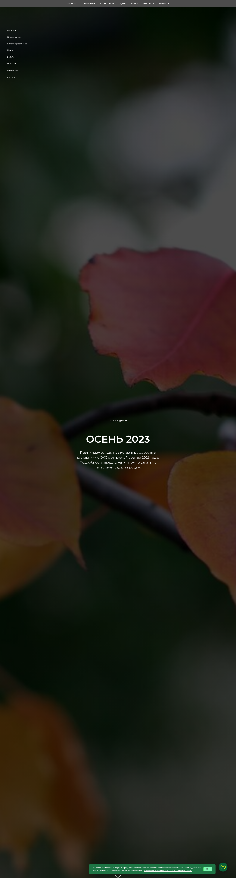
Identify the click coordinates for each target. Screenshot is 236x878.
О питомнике (14, 37)
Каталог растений (17, 43)
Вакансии (12, 70)
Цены (10, 50)
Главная (11, 30)
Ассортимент (107, 3)
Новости (12, 63)
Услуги (10, 57)
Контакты (12, 77)
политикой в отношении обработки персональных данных (168, 870)
